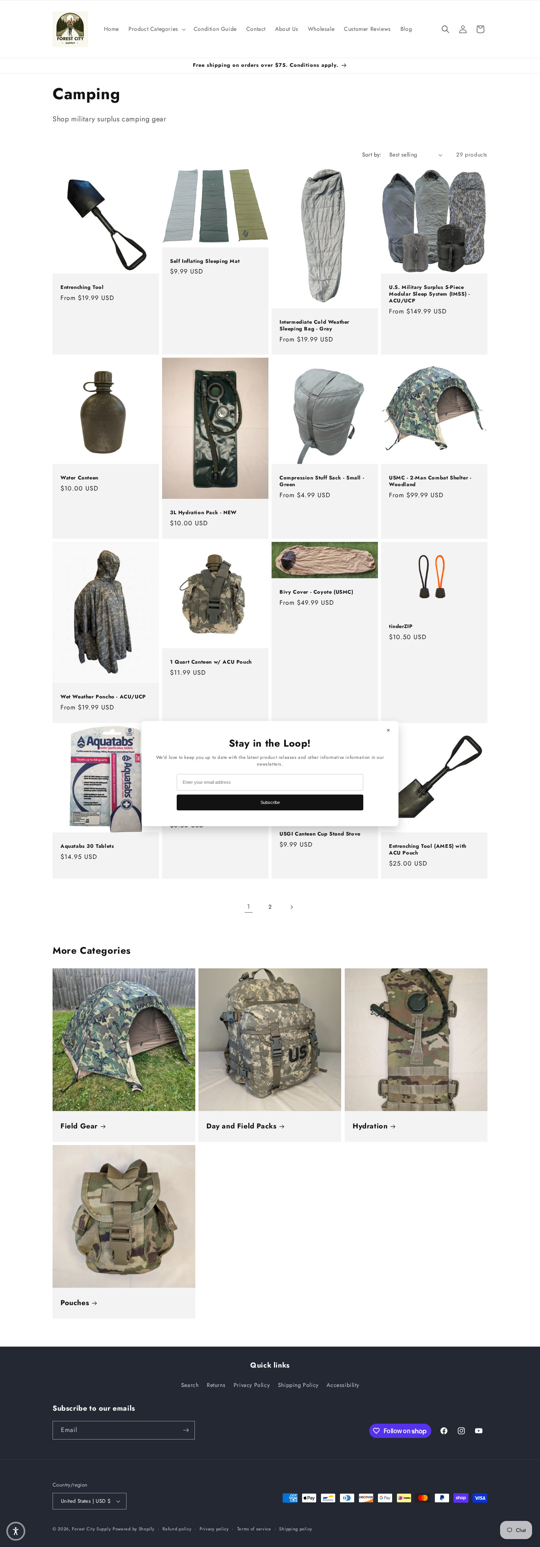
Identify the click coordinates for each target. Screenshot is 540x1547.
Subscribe (270, 802)
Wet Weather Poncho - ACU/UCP (103, 697)
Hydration (370, 1126)
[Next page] (291, 907)
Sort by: (371, 154)
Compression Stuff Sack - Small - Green (321, 481)
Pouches (74, 1302)
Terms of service (254, 1529)
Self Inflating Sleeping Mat (205, 261)
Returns (216, 1385)
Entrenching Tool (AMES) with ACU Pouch (427, 850)
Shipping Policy (298, 1385)
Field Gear (79, 1126)
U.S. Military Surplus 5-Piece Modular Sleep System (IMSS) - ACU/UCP (429, 294)
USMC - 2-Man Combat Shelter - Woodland (430, 481)
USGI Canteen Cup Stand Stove (320, 833)
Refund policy (176, 1529)
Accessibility (343, 1385)
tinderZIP (400, 626)
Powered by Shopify (134, 1529)
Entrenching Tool (82, 287)
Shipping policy (295, 1529)
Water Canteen (79, 478)
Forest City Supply (91, 1529)
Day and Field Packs (241, 1126)
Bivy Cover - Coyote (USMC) (316, 592)
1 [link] (248, 906)
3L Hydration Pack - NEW (203, 513)
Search (190, 1385)
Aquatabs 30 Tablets (87, 846)
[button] (156, 29)
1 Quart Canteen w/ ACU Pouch (211, 662)
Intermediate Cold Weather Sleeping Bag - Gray (314, 325)
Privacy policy (214, 1529)
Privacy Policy (252, 1385)
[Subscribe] (185, 1430)
